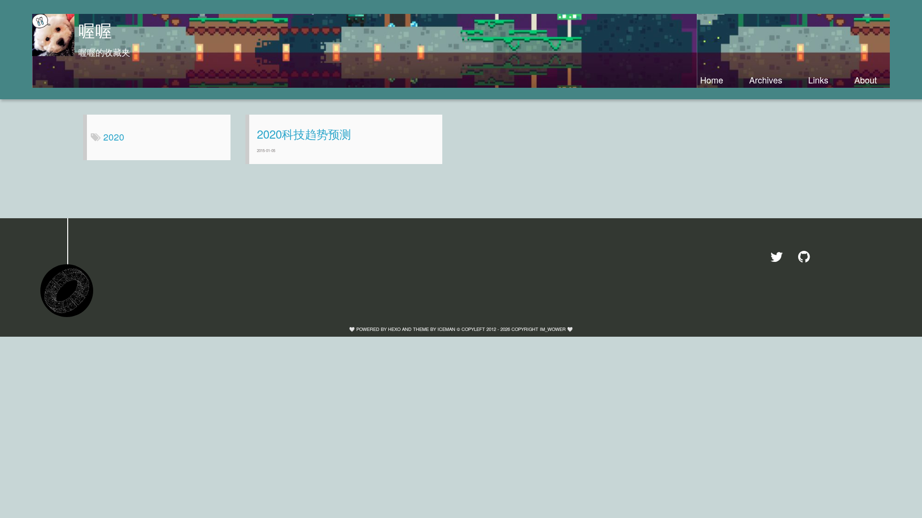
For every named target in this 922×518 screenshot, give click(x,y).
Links (818, 79)
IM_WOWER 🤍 (556, 329)
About (865, 79)
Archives (765, 79)
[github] (808, 256)
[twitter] (780, 256)
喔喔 (95, 30)
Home (711, 79)
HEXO (394, 329)
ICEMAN (446, 329)
